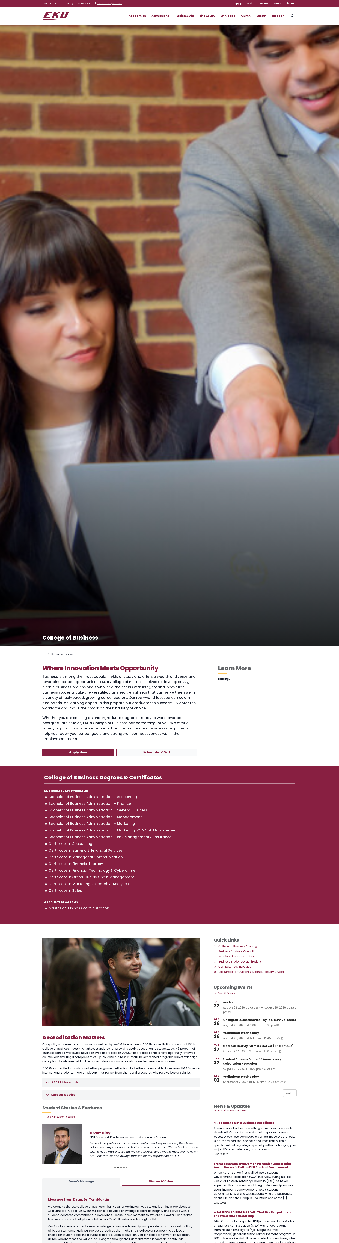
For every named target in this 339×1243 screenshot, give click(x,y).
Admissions (160, 16)
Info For (278, 16)
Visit (250, 3)
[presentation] (62, 1144)
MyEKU (277, 3)
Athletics (228, 16)
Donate (263, 3)
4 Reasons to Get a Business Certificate (244, 1122)
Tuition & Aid (184, 16)
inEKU (290, 3)
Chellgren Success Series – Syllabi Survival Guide (259, 1020)
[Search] (292, 16)
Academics (137, 16)
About (262, 16)
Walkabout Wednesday (241, 1033)
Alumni (246, 16)
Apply (238, 3)
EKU (44, 654)
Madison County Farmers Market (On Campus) (258, 1046)
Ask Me (228, 1002)
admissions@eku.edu (109, 3)
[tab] (115, 1167)
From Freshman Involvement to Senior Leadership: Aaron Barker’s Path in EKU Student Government (252, 1165)
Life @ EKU (207, 16)
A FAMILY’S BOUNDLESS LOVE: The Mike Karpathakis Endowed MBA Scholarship (252, 1214)
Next (288, 1093)
